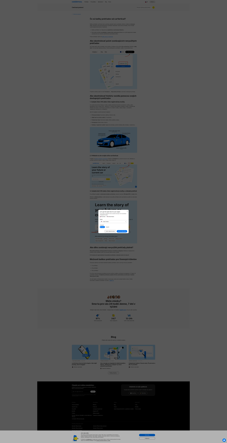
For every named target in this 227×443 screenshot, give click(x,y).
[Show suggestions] (126, 222)
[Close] (127, 211)
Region (101, 219)
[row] (102, 227)
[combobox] (112, 221)
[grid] (113, 227)
